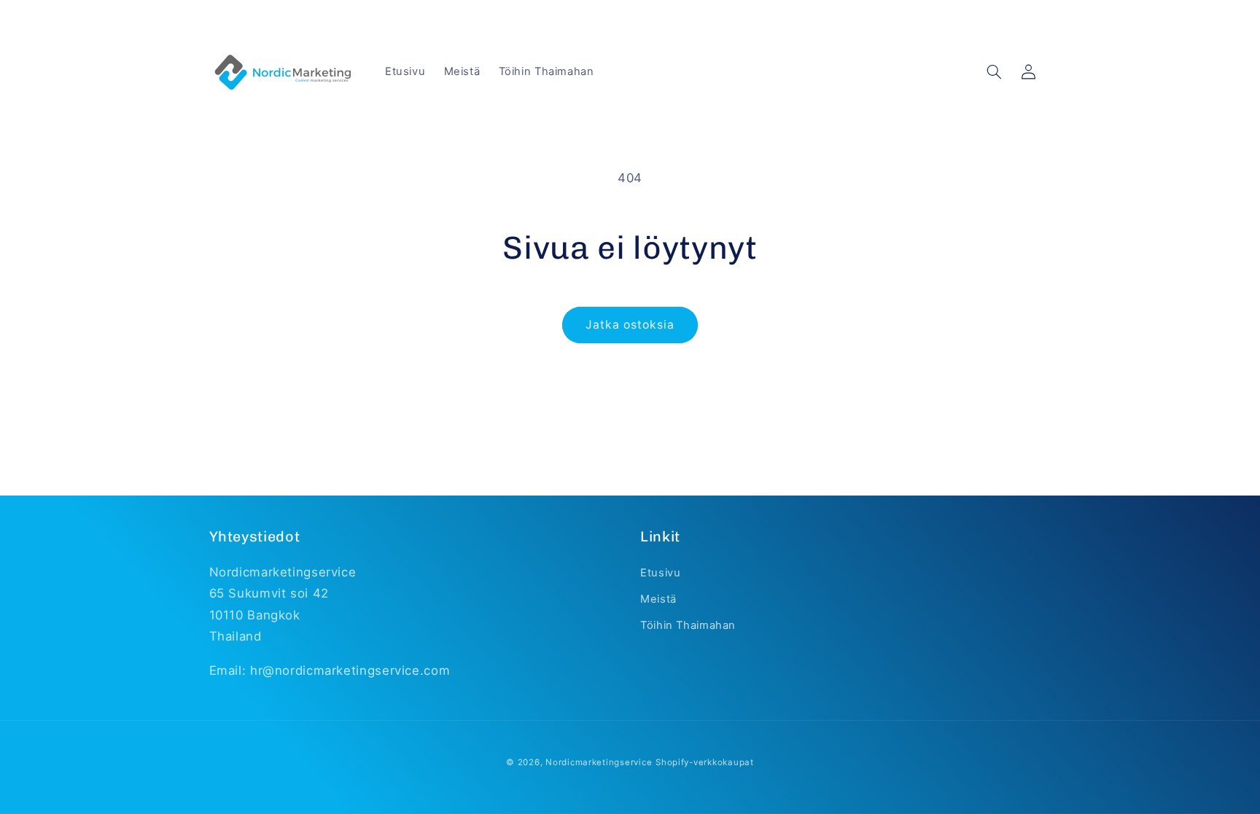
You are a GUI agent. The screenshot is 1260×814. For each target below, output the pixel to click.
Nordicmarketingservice (598, 762)
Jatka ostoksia (630, 325)
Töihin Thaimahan (688, 625)
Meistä (658, 599)
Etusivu (660, 572)
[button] (994, 72)
